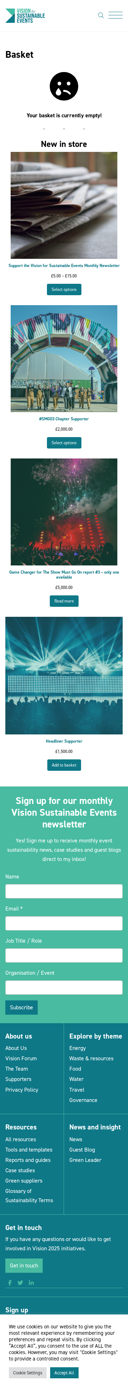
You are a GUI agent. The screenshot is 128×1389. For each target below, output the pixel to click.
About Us (16, 1048)
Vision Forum (21, 1058)
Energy (77, 1048)
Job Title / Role (23, 940)
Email (14, 908)
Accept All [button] (64, 1373)
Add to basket (64, 765)
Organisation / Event (29, 973)
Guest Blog (82, 1149)
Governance (83, 1100)
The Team (16, 1068)
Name (12, 876)
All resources (20, 1139)
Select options (64, 289)
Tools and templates (28, 1149)
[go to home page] (25, 15)
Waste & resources (91, 1058)
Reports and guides (27, 1160)
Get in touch (24, 1265)
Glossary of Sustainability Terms (29, 1195)
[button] (10, 1283)
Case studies (20, 1170)
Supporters (18, 1079)
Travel (76, 1089)
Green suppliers (23, 1180)
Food (75, 1068)
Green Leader (85, 1160)
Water (76, 1079)
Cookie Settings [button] (27, 1373)
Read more (64, 601)
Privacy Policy (21, 1089)
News (75, 1139)
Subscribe (21, 1007)
